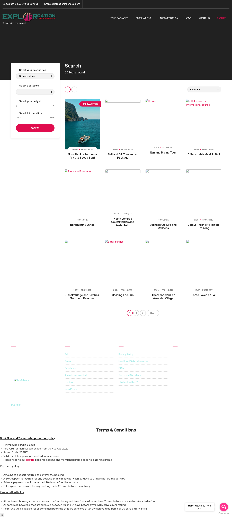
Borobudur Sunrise (82, 224)
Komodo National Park (76, 375)
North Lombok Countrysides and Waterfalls (122, 222)
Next (153, 313)
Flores (68, 361)
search (35, 128)
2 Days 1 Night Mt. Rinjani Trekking (203, 226)
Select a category (29, 85)
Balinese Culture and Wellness (163, 226)
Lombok (69, 382)
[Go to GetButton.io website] (223, 513)
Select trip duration (30, 113)
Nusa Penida (71, 389)
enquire (30, 459)
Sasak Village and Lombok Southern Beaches (82, 296)
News (188, 18)
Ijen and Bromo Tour (163, 152)
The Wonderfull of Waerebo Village (163, 296)
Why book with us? (128, 382)
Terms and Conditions (130, 375)
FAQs (121, 368)
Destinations (143, 18)
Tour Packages (119, 18)
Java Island (70, 368)
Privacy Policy (126, 354)
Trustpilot (16, 405)
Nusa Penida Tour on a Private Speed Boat (82, 156)
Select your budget (30, 101)
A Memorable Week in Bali (204, 154)
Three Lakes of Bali (203, 295)
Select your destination (32, 70)
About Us (204, 18)
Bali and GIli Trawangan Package (123, 156)
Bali (66, 354)
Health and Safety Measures (133, 361)
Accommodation (169, 18)
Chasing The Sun (123, 295)
